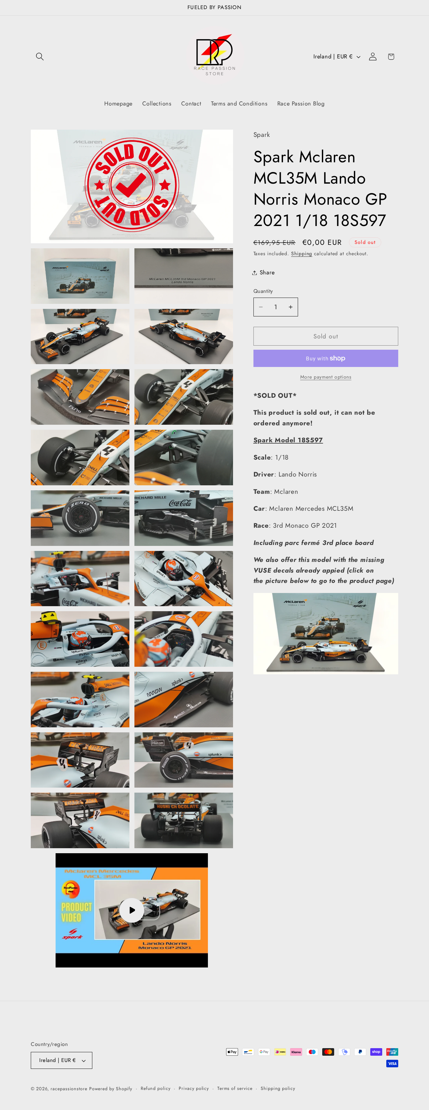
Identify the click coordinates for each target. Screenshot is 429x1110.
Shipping (301, 253)
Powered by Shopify (110, 1089)
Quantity (263, 291)
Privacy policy (194, 1088)
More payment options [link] (325, 377)
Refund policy (156, 1088)
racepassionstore (69, 1089)
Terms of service (235, 1088)
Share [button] (267, 272)
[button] (40, 57)
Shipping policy (278, 1088)
